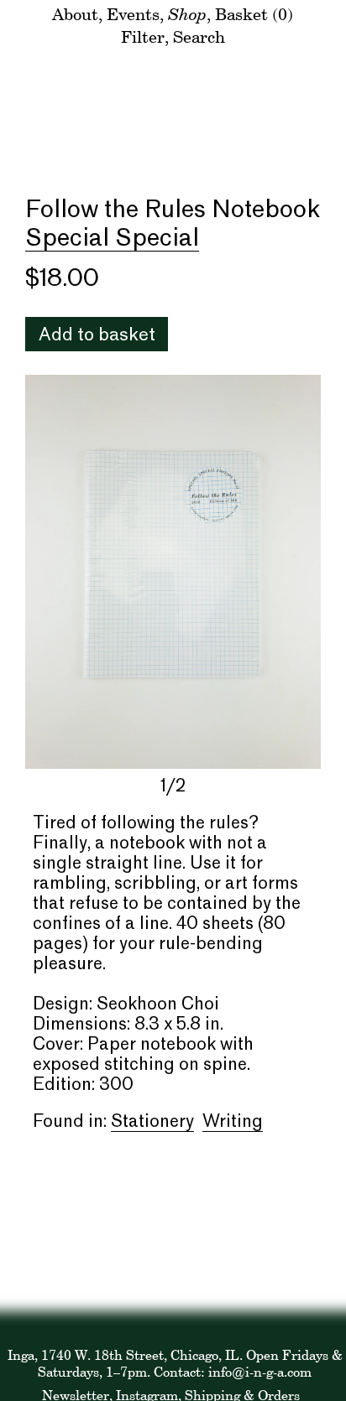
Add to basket (97, 336)
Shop (187, 13)
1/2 (173, 787)
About (75, 14)
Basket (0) (254, 14)
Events (133, 14)
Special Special (112, 239)
